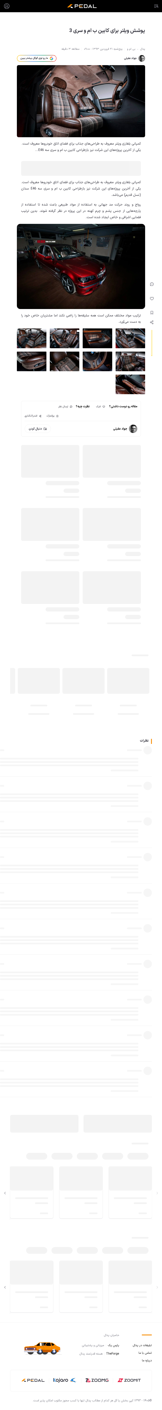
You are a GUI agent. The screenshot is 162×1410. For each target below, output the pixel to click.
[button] (44, 1348)
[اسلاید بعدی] (5, 1193)
